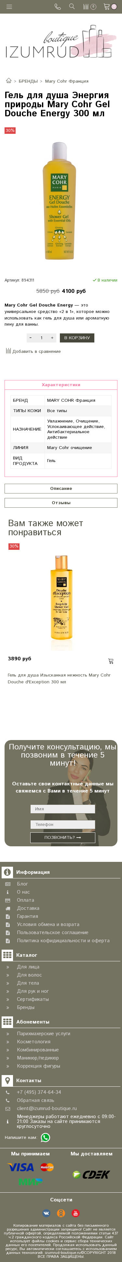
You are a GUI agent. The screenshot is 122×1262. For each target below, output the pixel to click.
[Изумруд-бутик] (61, 41)
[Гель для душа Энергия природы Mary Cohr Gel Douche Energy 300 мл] (61, 201)
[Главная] (9, 81)
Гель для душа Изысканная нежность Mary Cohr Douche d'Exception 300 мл (59, 678)
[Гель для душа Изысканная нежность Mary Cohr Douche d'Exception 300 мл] (61, 598)
